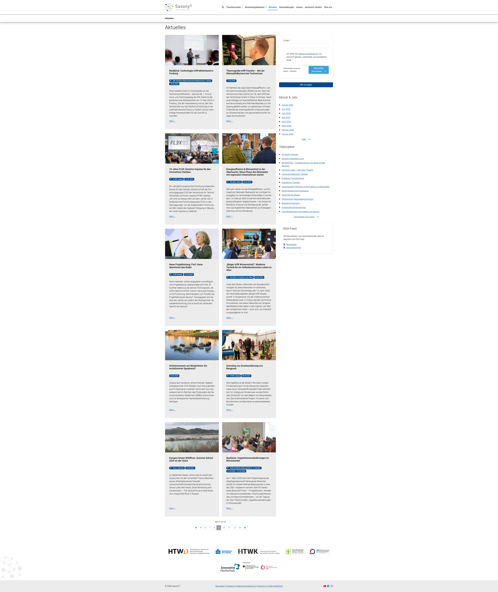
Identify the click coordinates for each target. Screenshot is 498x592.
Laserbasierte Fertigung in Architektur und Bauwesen (306, 186)
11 (229, 527)
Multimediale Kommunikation (295, 191)
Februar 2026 (288, 130)
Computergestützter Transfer (295, 174)
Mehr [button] (304, 139)
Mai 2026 (286, 117)
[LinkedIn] (328, 586)
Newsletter (220, 586)
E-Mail (286, 40)
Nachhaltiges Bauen (291, 195)
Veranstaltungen (286, 7)
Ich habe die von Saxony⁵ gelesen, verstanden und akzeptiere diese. (306, 57)
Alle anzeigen (306, 84)
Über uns (328, 7)
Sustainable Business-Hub (294, 207)
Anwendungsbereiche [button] (255, 7)
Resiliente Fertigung (291, 203)
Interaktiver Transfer (291, 182)
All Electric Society (290, 154)
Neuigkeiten (291, 244)
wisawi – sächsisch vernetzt (309, 7)
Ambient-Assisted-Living (293, 158)
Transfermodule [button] (233, 7)
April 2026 (286, 121)
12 (235, 527)
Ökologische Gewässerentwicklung (297, 199)
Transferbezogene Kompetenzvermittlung (300, 211)
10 (224, 527)
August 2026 (287, 105)
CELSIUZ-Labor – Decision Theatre (297, 170)
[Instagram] (331, 586)
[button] (222, 7)
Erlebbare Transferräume (293, 178)
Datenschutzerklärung (308, 54)
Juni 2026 (286, 113)
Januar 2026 (287, 134)
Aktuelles (273, 7)
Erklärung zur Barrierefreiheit (270, 586)
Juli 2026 (286, 109)
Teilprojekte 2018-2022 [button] (304, 217)
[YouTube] (325, 586)
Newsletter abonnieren (318, 70)
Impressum (231, 586)
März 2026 (287, 126)
